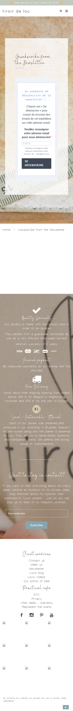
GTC (36, 594)
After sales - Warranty (36, 602)
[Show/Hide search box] (60, 10)
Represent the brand (36, 607)
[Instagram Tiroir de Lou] (31, 615)
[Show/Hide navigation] (66, 11)
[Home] (16, 10)
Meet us (36, 564)
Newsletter (36, 568)
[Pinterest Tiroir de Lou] (41, 615)
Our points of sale (36, 581)
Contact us (36, 560)
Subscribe (36, 525)
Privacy (36, 598)
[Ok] (66, 707)
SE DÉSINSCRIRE (34, 163)
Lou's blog (37, 572)
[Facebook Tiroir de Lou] (21, 615)
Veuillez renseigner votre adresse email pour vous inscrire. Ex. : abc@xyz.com (36, 151)
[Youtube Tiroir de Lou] (51, 615)
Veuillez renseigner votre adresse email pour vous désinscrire (36, 133)
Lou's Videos (36, 577)
